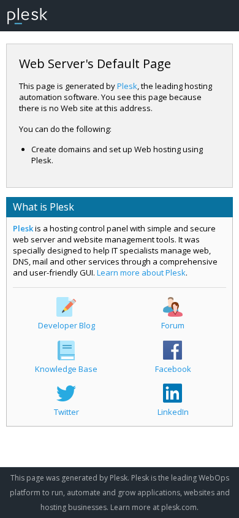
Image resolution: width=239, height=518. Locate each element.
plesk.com (179, 507)
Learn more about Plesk (141, 272)
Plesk (127, 85)
